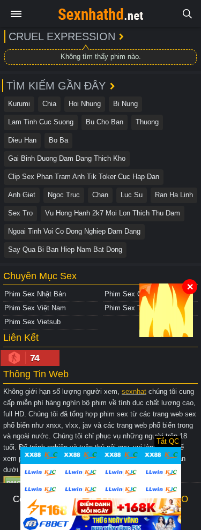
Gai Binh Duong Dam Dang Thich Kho (66, 158)
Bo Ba (58, 140)
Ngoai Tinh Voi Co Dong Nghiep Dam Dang (74, 231)
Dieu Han (22, 140)
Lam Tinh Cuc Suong (40, 122)
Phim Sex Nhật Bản (35, 294)
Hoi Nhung (85, 104)
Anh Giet (21, 195)
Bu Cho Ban (104, 122)
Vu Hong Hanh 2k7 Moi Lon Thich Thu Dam (112, 213)
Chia (49, 104)
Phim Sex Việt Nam (35, 308)
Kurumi (19, 104)
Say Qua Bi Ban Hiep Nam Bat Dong (65, 249)
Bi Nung (125, 104)
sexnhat (134, 391)
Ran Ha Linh (174, 195)
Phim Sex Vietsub (32, 322)
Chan (100, 195)
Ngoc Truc (64, 195)
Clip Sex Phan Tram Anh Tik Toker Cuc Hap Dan (83, 177)
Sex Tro (20, 213)
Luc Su (132, 195)
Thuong (147, 122)
